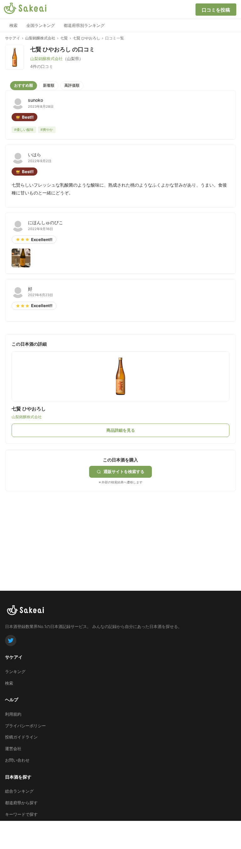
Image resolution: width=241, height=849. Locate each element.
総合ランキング (19, 791)
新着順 (48, 85)
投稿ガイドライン (21, 736)
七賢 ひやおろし (86, 38)
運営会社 (13, 748)
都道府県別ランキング (84, 25)
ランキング (15, 671)
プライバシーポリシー (25, 725)
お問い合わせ (17, 760)
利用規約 (13, 714)
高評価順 (71, 85)
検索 (13, 25)
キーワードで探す (21, 814)
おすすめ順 (23, 85)
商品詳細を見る (120, 430)
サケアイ (12, 38)
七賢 (64, 38)
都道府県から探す (21, 802)
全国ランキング (40, 25)
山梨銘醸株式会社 (40, 38)
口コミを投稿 (216, 10)
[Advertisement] (52, 530)
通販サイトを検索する (124, 471)
